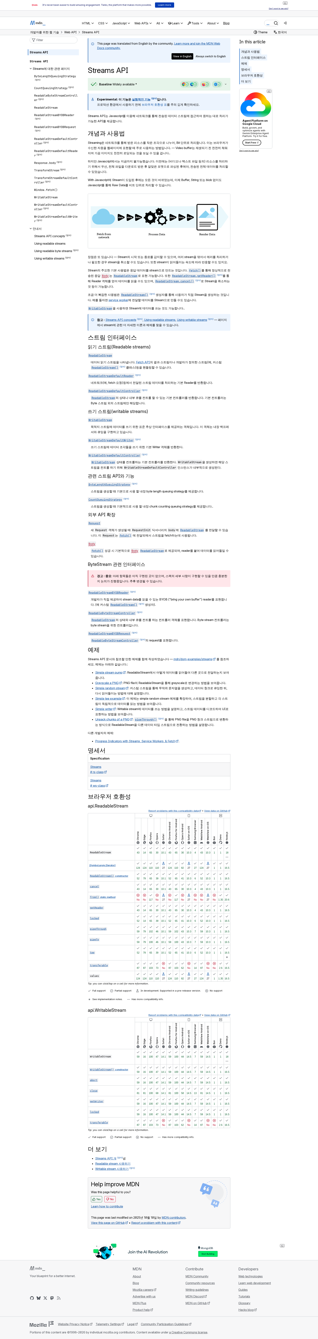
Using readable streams (159, 320)
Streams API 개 (105, 1158)
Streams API (39, 52)
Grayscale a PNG (107, 683)
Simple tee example (108, 698)
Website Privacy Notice (73, 1324)
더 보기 (246, 81)
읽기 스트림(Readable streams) (119, 347)
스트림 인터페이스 (253, 57)
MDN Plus (139, 1303)
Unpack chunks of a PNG (112, 719)
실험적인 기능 (141, 99)
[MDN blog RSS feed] (58, 1298)
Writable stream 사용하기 (112, 1169)
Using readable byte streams (53, 251)
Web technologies (250, 1276)
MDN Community (196, 1276)
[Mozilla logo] (41, 1324)
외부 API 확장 (101, 514)
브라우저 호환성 (252, 75)
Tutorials (244, 1296)
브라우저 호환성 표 (154, 104)
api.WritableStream (107, 1010)
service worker (118, 300)
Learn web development (254, 1283)
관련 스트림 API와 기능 (111, 476)
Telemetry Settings (108, 1324)
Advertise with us (144, 1296)
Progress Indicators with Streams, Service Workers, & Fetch (135, 741)
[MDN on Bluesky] (38, 1298)
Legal (131, 1324)
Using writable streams (192, 320)
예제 (244, 63)
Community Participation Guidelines (164, 1324)
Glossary (244, 1303)
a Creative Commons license (188, 1332)
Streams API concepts (120, 320)
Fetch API (143, 362)
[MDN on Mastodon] (52, 1298)
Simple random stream (110, 688)
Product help (141, 1310)
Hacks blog (246, 1310)
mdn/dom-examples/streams (193, 659)
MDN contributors (174, 1217)
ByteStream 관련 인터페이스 (116, 564)
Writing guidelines (197, 1290)
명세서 (245, 69)
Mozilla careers (143, 1290)
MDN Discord (194, 1296)
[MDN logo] (37, 1268)
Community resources (200, 1283)
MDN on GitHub (196, 1303)
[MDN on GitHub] (32, 1298)
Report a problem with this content (154, 1223)
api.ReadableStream (108, 806)
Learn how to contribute (107, 1206)
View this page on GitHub (108, 1223)
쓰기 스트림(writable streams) (118, 411)
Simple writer (103, 709)
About (137, 1276)
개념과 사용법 (250, 51)
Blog (226, 23)
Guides (243, 1290)
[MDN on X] (45, 1298)
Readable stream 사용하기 (113, 1163)
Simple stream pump (108, 672)
